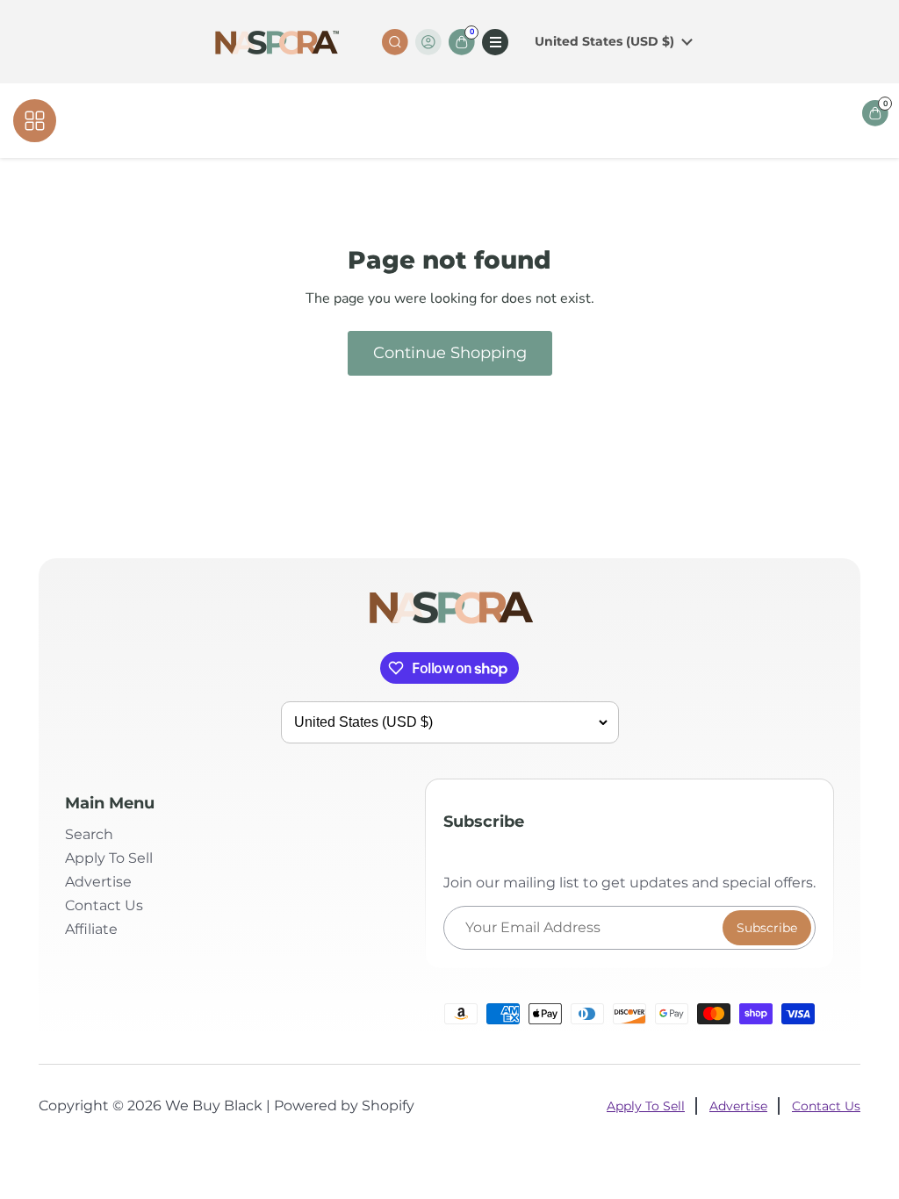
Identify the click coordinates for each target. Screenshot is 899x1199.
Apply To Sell (109, 858)
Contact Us (485, 121)
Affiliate (559, 121)
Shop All (93, 120)
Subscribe (767, 928)
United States (604, 41)
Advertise (98, 881)
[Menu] (495, 42)
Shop (420, 121)
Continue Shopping (450, 353)
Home (372, 121)
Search (89, 834)
